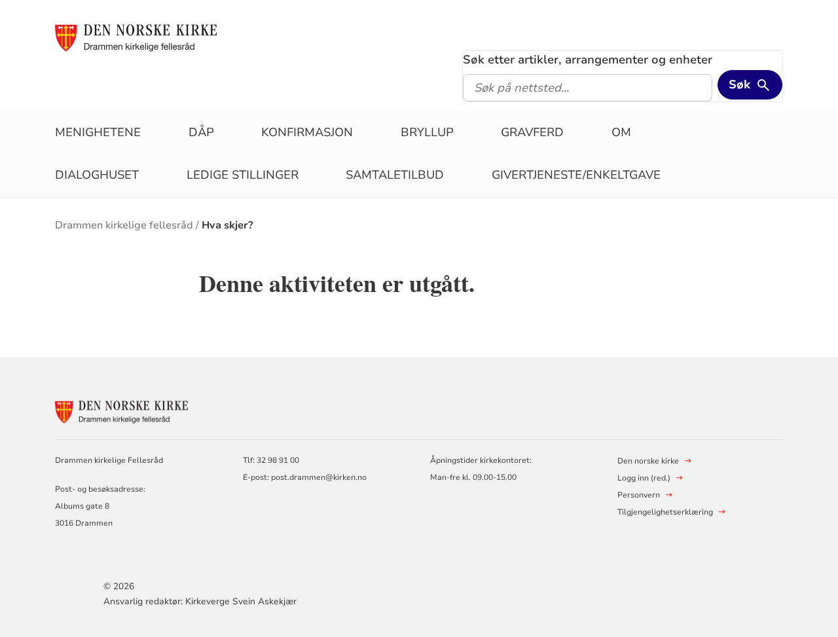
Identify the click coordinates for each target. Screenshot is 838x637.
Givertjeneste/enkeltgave (576, 175)
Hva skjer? (227, 225)
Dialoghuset (97, 175)
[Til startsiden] (142, 37)
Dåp (201, 132)
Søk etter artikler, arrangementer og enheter (587, 59)
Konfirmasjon (307, 132)
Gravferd (532, 132)
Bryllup (427, 132)
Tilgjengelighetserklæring (665, 512)
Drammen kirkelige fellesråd (124, 225)
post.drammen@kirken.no (319, 477)
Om (621, 132)
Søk (739, 84)
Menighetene (98, 132)
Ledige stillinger (243, 175)
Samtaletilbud (395, 175)
